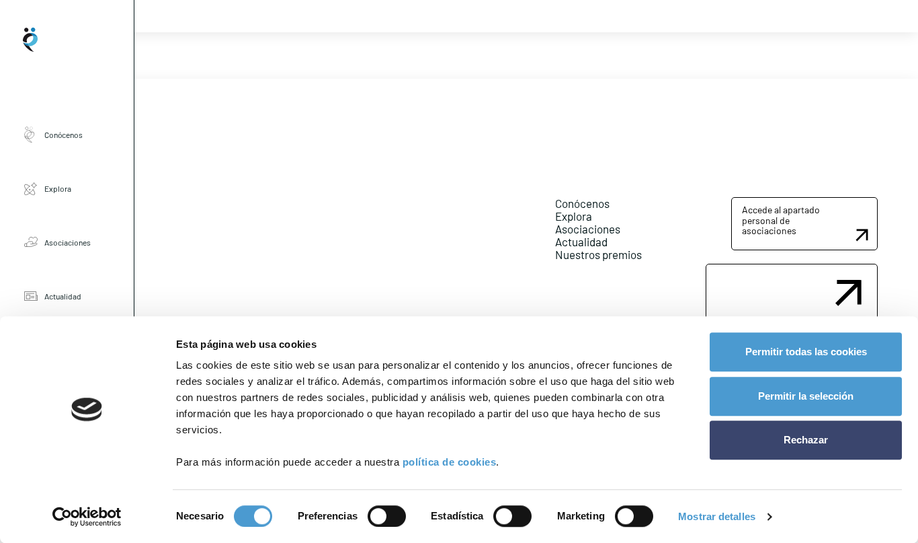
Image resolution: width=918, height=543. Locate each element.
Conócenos (63, 134)
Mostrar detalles (716, 516)
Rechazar (806, 439)
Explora (57, 188)
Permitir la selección (805, 396)
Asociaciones (67, 242)
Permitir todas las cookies (806, 351)
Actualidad (62, 296)
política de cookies (450, 462)
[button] (804, 223)
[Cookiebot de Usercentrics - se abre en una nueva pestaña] (87, 517)
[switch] (387, 516)
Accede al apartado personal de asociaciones (781, 220)
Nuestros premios (598, 254)
